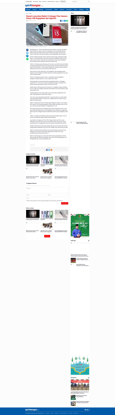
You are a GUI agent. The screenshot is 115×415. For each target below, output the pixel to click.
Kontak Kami (57, 413)
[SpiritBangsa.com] (34, 5)
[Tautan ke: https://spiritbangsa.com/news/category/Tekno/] (88, 13)
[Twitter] (49, 150)
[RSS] (51, 150)
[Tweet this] (63, 21)
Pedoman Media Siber (64, 413)
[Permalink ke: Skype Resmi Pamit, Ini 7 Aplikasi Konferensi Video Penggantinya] (47, 171)
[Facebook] (47, 150)
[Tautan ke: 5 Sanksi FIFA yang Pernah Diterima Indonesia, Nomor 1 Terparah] (73, 260)
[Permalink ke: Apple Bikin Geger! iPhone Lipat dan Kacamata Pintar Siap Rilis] (33, 171)
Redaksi (52, 413)
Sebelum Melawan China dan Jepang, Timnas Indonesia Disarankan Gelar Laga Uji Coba (80, 255)
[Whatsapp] (67, 21)
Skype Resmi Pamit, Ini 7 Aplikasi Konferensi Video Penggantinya (46, 177)
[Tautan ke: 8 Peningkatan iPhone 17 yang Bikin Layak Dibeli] (73, 75)
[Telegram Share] (65, 21)
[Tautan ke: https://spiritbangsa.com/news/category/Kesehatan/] (88, 378)
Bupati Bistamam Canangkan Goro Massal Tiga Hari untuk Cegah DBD (82, 402)
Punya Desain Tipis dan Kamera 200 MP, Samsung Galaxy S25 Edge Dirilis (61, 165)
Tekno (27, 21)
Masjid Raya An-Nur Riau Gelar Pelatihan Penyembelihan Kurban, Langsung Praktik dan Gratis (82, 396)
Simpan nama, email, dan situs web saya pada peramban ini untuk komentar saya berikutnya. (45, 200)
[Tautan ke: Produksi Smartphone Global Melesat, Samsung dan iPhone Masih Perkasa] (80, 20)
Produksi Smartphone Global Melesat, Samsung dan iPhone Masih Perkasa (33, 165)
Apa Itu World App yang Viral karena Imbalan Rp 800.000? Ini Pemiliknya (61, 177)
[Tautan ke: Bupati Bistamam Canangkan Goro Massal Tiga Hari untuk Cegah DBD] (73, 403)
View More (47, 236)
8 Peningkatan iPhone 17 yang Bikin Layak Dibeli (46, 165)
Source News (32, 144)
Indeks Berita (76, 413)
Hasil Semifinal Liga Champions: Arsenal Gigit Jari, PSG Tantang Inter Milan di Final (82, 265)
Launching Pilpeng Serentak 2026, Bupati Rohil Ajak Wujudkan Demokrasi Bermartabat (80, 392)
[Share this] (61, 21)
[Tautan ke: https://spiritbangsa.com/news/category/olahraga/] (88, 240)
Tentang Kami (47, 413)
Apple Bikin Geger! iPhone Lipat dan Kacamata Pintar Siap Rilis (32, 177)
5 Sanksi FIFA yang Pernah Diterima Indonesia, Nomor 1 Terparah (82, 259)
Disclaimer (70, 413)
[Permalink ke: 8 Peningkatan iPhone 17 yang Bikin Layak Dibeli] (47, 159)
